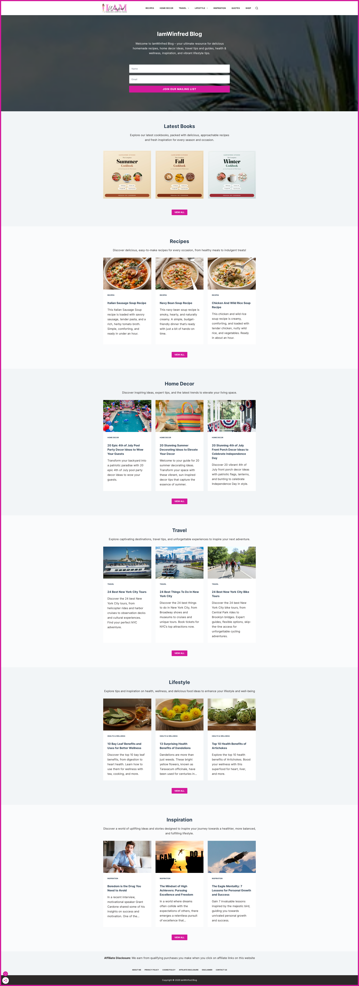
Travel (182, 8)
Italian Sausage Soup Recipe (126, 303)
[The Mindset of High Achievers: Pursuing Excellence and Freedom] (180, 857)
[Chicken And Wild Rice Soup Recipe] (232, 274)
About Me (136, 970)
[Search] (257, 8)
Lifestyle (200, 8)
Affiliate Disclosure (188, 970)
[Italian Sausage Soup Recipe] (127, 274)
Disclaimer (207, 970)
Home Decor (166, 8)
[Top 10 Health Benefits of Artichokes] (232, 714)
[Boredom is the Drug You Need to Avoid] (127, 857)
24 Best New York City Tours (126, 592)
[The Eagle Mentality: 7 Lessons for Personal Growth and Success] (232, 857)
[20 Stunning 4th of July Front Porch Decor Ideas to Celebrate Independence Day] (232, 416)
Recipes (150, 8)
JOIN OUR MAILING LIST (179, 89)
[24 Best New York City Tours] (127, 563)
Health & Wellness (116, 736)
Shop (248, 8)
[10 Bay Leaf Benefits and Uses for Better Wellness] (127, 714)
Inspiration (219, 8)
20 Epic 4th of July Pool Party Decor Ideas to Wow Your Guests (125, 450)
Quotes (236, 8)
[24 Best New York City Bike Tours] (232, 563)
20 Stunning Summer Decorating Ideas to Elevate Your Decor (179, 450)
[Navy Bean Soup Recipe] (180, 274)
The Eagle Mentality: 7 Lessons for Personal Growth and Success (231, 890)
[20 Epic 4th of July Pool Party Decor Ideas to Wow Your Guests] (127, 416)
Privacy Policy (152, 970)
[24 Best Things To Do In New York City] (180, 563)
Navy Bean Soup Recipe (176, 303)
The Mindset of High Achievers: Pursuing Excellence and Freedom (176, 890)
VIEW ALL (179, 212)
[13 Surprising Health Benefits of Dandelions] (180, 714)
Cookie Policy (168, 970)
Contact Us (221, 970)
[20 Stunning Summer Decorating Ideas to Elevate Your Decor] (180, 416)
